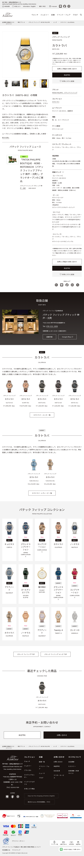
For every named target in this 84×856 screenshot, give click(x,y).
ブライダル (28, 770)
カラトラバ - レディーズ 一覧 (42, 493)
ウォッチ (35, 15)
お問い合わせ (62, 735)
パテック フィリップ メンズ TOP (55, 654)
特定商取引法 (6, 850)
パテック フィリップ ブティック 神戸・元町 (61, 316)
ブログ (75, 15)
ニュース (42, 773)
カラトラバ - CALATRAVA (67, 22)
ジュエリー (45, 15)
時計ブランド (21, 22)
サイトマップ (16, 850)
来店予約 (67, 75)
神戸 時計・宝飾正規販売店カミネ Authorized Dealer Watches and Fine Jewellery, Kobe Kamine (12, 766)
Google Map (66, 337)
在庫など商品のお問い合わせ (67, 69)
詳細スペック (56, 172)
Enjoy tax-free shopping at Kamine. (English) (41, 796)
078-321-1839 (52, 326)
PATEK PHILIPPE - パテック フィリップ (64, 93)
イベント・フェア (63, 15)
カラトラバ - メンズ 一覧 (42, 415)
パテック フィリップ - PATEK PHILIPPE (39, 22)
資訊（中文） (43, 6)
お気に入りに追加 (68, 81)
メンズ (55, 22)
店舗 (53, 15)
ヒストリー (72, 766)
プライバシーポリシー (18, 841)
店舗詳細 (49, 337)
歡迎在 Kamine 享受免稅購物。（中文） (39, 802)
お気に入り (17, 6)
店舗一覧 (42, 762)
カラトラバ (9, 24)
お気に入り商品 (29, 789)
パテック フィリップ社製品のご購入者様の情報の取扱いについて (21, 847)
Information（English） (29, 6)
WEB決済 (7, 6)
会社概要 (71, 762)
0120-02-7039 (15, 787)
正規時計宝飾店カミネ (8, 22)
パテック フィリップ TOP (26, 654)
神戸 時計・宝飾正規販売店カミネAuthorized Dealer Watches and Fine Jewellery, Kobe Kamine (19, 3)
